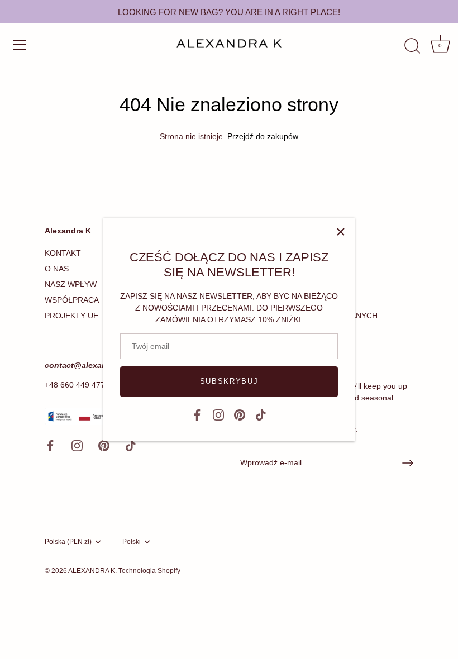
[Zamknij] (340, 231)
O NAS (57, 268)
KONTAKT (63, 253)
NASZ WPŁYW (71, 284)
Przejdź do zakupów (262, 136)
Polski (131, 542)
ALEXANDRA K (91, 571)
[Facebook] (197, 414)
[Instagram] (218, 414)
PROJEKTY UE (71, 315)
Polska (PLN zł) (68, 542)
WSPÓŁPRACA (72, 299)
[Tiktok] (260, 414)
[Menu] (19, 44)
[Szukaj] (412, 46)
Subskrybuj (229, 381)
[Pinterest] (239, 414)
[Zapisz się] (407, 463)
